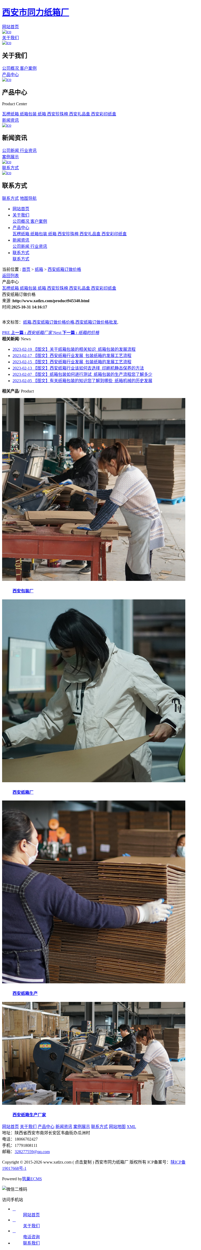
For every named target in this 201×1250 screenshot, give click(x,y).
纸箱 (42, 114)
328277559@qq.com (32, 1151)
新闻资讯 (10, 120)
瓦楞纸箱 (11, 114)
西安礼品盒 (80, 114)
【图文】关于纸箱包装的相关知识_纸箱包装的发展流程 (74, 349)
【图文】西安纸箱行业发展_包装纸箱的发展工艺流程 (72, 355)
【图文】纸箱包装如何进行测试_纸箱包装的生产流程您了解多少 (82, 374)
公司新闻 (11, 150)
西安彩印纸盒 (103, 114)
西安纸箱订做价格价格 (53, 322)
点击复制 (83, 1162)
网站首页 (10, 27)
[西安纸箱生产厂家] (93, 1103)
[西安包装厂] (93, 579)
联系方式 (10, 168)
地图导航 (28, 198)
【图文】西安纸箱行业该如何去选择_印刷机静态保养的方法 (78, 368)
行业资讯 (28, 150)
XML (131, 1126)
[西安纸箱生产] (93, 982)
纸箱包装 (29, 114)
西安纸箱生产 (25, 993)
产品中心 (10, 74)
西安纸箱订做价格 (64, 269)
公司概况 (11, 68)
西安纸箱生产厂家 (29, 1115)
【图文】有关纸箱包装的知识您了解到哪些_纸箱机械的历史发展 (82, 380)
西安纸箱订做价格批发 (96, 322)
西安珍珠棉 (58, 114)
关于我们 (10, 38)
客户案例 (28, 68)
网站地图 (117, 1126)
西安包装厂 (23, 591)
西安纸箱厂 (23, 792)
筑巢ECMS (32, 1179)
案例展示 (10, 157)
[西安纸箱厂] (93, 781)
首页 (26, 269)
